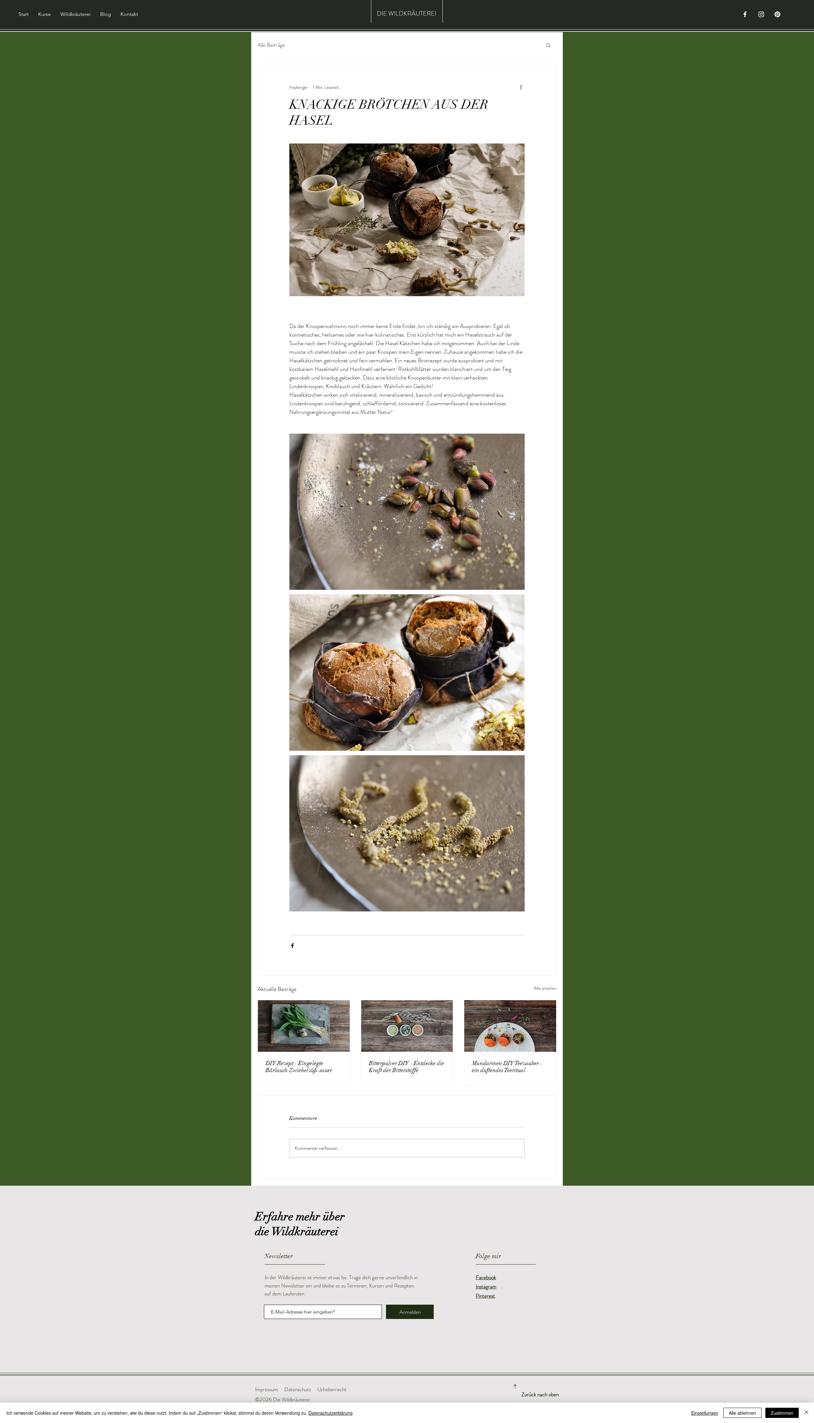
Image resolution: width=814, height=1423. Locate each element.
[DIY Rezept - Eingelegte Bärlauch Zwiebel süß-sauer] (304, 1026)
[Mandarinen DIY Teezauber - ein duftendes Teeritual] (510, 1026)
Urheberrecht (332, 1389)
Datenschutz (297, 1389)
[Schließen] (806, 1413)
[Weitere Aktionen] (521, 87)
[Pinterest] (777, 14)
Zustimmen (782, 1413)
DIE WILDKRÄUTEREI (406, 13)
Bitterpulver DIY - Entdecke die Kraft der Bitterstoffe (406, 1067)
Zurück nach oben (540, 1394)
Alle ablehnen (742, 1413)
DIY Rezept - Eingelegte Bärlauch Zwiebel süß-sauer (299, 1067)
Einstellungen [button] (704, 1413)
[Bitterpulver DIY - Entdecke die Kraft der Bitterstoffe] (407, 1026)
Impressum (266, 1389)
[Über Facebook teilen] (292, 946)
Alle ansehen (545, 988)
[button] (548, 44)
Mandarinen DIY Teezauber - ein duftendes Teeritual (507, 1067)
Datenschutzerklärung (330, 1413)
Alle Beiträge (271, 45)
